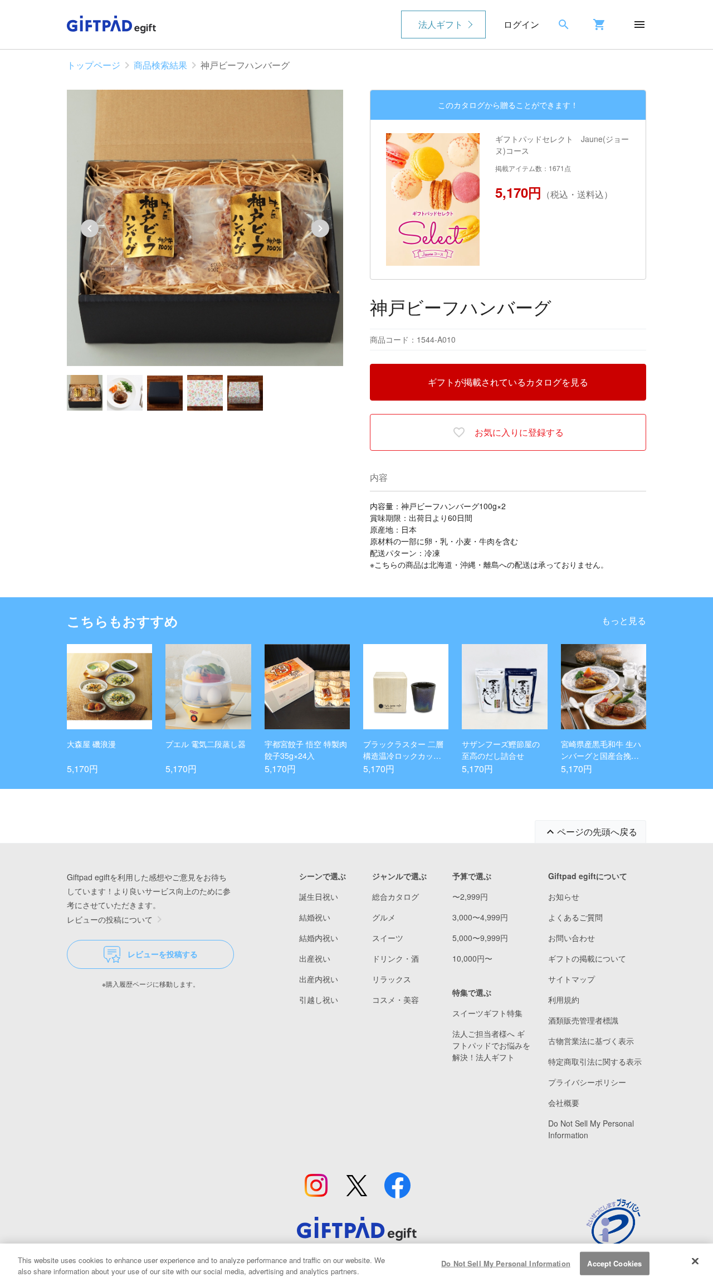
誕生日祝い (318, 896)
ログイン (521, 24)
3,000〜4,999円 (480, 917)
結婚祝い (314, 917)
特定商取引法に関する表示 (595, 1061)
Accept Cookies (614, 1263)
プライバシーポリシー (587, 1082)
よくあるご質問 (575, 917)
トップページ (93, 65)
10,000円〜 (472, 958)
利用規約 (563, 999)
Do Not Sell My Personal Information (505, 1263)
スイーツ (387, 937)
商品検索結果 (160, 65)
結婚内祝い (318, 937)
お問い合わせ (571, 937)
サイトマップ (571, 978)
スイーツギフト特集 (487, 1012)
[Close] (695, 1261)
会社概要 (563, 1102)
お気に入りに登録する (519, 432)
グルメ (383, 917)
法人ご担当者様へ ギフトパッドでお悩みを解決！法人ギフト (491, 1045)
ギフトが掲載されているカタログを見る (508, 382)
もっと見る (624, 620)
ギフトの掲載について (587, 958)
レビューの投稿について (110, 919)
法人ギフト (440, 24)
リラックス (391, 978)
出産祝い (314, 958)
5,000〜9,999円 (480, 937)
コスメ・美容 (395, 999)
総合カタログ (395, 896)
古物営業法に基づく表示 (591, 1040)
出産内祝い (318, 978)
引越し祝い (318, 999)
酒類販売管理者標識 (583, 1020)
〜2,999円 (470, 896)
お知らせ (563, 896)
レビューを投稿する (163, 953)
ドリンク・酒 (395, 958)
